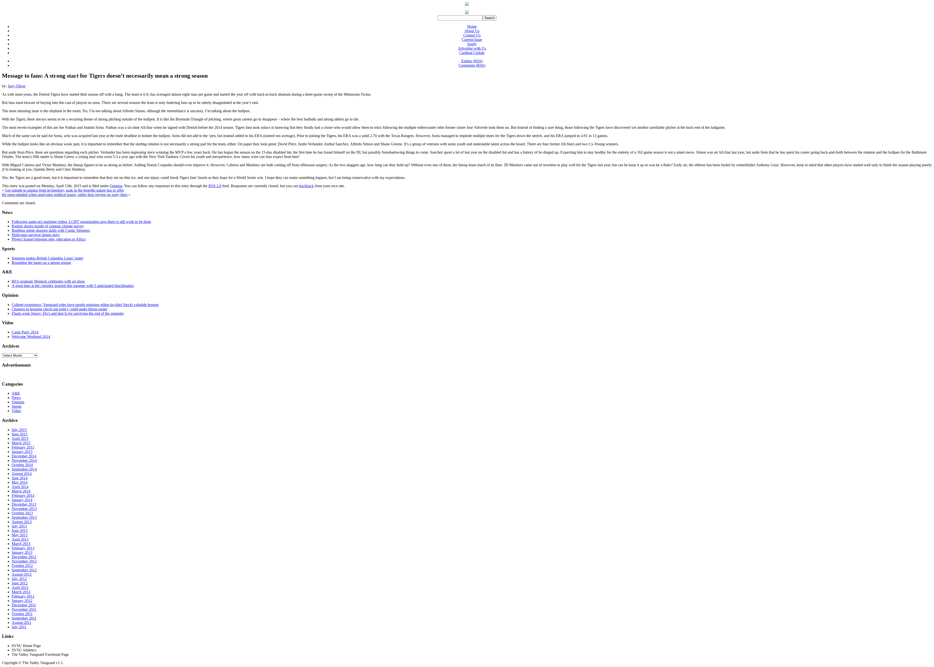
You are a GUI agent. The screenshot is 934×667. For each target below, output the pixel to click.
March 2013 (21, 544)
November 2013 (24, 509)
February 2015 (23, 447)
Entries (472, 61)
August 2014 (22, 474)
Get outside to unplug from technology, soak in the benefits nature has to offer (64, 190)
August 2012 (22, 574)
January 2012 (22, 601)
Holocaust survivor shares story (36, 235)
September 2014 (24, 469)
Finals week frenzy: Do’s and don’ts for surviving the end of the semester (68, 313)
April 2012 (20, 587)
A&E (16, 393)
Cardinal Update (472, 53)
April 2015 (20, 438)
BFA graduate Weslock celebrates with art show (48, 281)
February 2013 (23, 548)
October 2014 (22, 465)
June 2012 (19, 583)
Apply (472, 44)
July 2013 (19, 526)
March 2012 (21, 592)
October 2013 (22, 513)
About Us (471, 31)
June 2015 (19, 434)
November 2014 (24, 460)
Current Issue (472, 39)
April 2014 (20, 487)
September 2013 (24, 517)
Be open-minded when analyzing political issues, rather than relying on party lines (64, 195)
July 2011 (19, 627)
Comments (471, 65)
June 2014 (19, 478)
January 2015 (22, 452)
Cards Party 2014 (25, 332)
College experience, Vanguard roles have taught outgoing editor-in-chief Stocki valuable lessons (85, 305)
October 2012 (22, 566)
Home (472, 26)
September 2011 (24, 618)
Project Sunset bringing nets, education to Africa (49, 239)
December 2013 (24, 504)
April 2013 (20, 539)
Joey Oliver (17, 86)
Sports (16, 406)
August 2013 (22, 522)
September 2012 (24, 570)
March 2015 (21, 443)
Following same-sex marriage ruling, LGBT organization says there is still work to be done (81, 222)
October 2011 (22, 614)
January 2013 (22, 552)
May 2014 (19, 482)
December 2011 (24, 605)
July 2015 (19, 430)
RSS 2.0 (214, 186)
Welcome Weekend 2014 (31, 336)
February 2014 (23, 495)
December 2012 (24, 557)
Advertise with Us (472, 48)
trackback (306, 186)
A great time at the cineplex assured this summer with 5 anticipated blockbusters (73, 286)
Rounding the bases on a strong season (41, 262)
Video (16, 411)
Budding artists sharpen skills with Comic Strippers (51, 230)
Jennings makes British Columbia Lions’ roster (47, 258)
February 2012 (23, 596)
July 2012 (19, 579)
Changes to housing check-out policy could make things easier (59, 309)
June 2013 (19, 530)
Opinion (116, 186)
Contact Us (472, 35)
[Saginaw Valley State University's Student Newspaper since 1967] (467, 14)
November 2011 (24, 609)
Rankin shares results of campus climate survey (48, 226)
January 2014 (22, 500)
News (16, 398)
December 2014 (24, 456)
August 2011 (21, 623)
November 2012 (24, 561)
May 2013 (19, 535)
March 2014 (21, 491)
